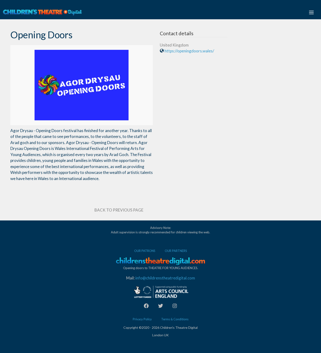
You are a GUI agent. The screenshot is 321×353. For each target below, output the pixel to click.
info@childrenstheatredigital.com (165, 277)
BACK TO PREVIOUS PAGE (118, 210)
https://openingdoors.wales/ (189, 50)
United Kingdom (174, 45)
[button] (311, 12)
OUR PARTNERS (176, 251)
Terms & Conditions (174, 319)
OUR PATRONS (144, 251)
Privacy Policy (142, 319)
